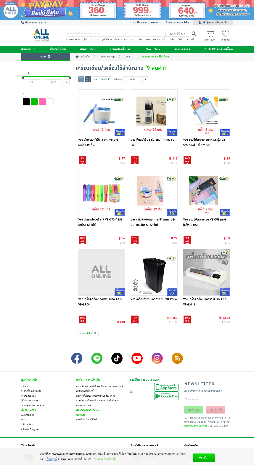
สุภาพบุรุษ (193, 410)
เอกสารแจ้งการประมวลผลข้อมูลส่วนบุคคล (95, 396)
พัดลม (147, 39)
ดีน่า (180, 39)
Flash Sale (153, 49)
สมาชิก (24, 386)
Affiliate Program (30, 429)
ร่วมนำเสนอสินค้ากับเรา (87, 410)
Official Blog (27, 424)
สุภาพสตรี (216, 410)
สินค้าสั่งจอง (182, 49)
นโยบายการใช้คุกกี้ (84, 391)
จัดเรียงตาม (117, 79)
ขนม (126, 39)
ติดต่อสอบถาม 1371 (35, 23)
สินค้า (43, 57)
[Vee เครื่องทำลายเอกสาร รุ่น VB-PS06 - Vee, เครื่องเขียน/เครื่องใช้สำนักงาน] (154, 272)
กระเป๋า (156, 39)
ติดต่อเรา (80, 415)
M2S (23, 419)
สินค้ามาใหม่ (88, 49)
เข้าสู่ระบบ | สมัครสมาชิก (215, 23)
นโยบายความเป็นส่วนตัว (196, 425)
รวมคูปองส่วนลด (120, 49)
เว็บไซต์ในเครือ (28, 410)
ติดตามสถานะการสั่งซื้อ (177, 23)
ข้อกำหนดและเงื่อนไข (87, 380)
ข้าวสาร (118, 39)
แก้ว (164, 39)
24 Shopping (27, 415)
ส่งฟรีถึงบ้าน (58, 49)
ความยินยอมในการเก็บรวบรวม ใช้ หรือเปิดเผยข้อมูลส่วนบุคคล (97, 403)
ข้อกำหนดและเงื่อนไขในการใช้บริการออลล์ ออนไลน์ (99, 386)
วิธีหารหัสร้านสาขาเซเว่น (32, 405)
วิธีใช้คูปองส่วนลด (29, 401)
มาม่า (139, 39)
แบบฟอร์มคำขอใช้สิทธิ (86, 419)
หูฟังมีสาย (107, 39)
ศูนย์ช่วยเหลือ (29, 380)
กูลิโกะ (85, 39)
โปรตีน (172, 39)
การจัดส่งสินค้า (28, 396)
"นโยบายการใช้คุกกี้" (105, 459)
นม (132, 39)
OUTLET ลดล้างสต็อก (218, 49)
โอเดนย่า (95, 39)
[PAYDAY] (127, 10)
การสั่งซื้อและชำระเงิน (31, 391)
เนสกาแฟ (189, 39)
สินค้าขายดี (28, 49)
